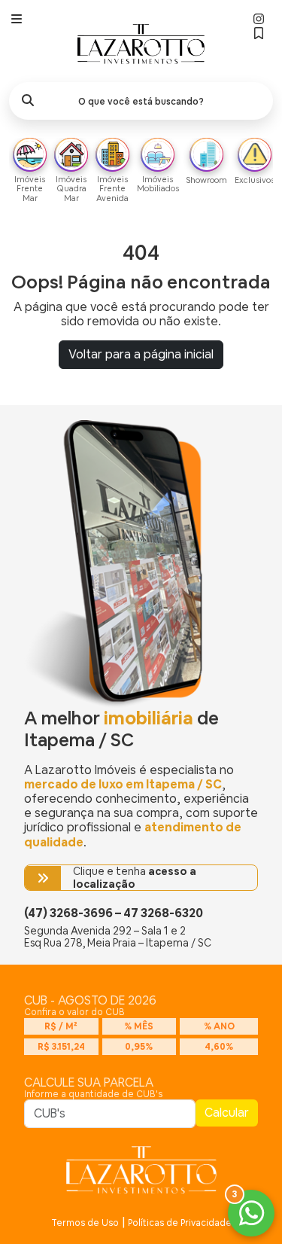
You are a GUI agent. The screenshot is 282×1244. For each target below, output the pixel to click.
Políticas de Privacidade (180, 1223)
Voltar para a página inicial (141, 354)
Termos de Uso (85, 1223)
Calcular (227, 1113)
